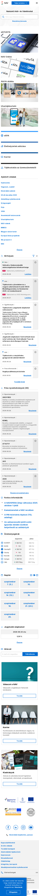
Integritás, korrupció (9, 864)
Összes (19, 250)
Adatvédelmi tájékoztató (10, 852)
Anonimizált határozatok (10, 215)
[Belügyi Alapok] (13, 812)
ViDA (3, 211)
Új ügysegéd (6, 203)
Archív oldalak (6, 846)
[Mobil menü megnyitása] (37, 3)
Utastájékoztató (7, 219)
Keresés (3, 17)
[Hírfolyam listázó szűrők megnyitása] (35, 256)
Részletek (18, 887)
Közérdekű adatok (8, 191)
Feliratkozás (30, 654)
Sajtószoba (5, 183)
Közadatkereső (7, 858)
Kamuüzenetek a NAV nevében (19, 510)
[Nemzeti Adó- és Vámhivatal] (4, 3)
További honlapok (8, 849)
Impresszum (5, 855)
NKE (2, 244)
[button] (35, 268)
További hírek (19, 382)
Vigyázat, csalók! (8, 187)
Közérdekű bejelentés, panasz (21, 835)
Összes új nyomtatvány (19, 493)
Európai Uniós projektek (10, 236)
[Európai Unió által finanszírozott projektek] (19, 800)
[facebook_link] (8, 827)
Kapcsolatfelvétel (8, 843)
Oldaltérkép (5, 861)
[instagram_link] (23, 827)
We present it (6, 240)
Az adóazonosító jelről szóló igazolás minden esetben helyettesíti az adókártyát (17, 525)
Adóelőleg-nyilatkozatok (10, 199)
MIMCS (4, 228)
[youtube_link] (30, 827)
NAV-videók (5, 223)
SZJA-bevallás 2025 (9, 195)
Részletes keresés (19, 21)
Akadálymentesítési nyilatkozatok (14, 867)
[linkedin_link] (15, 827)
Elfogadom (13, 892)
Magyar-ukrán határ (9, 232)
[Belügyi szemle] (30, 812)
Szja (2, 207)
